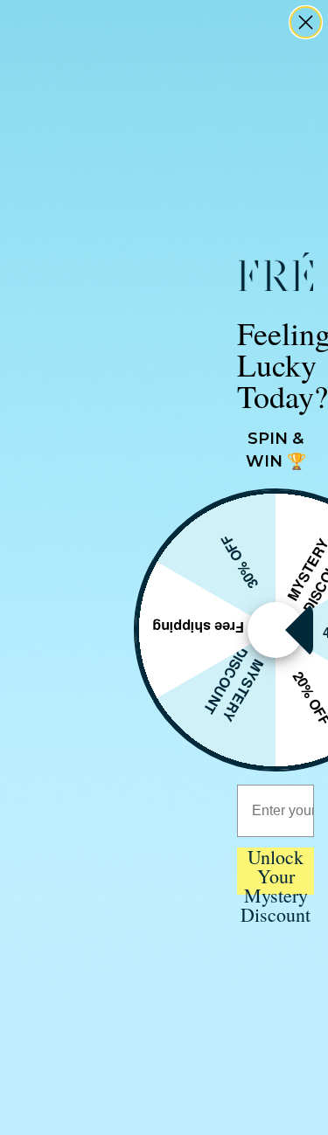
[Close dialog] (305, 22)
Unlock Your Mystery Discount (276, 871)
